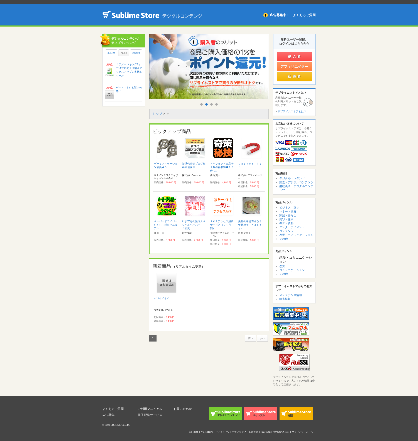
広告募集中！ (280, 15)
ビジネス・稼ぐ (289, 207)
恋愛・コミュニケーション (296, 235)
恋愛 (282, 266)
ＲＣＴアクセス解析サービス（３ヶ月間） (222, 225)
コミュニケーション (292, 270)
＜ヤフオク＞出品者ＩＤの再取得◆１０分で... (222, 167)
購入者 (295, 56)
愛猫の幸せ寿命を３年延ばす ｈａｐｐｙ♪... (250, 225)
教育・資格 (286, 223)
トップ (157, 114)
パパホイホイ (163, 298)
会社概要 (193, 432)
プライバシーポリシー (304, 432)
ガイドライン (222, 432)
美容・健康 (286, 219)
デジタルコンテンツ (292, 178)
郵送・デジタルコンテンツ (296, 182)
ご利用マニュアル (150, 409)
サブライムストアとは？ (292, 111)
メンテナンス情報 (290, 295)
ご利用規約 (207, 432)
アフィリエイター (294, 66)
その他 (283, 239)
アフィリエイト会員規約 (245, 432)
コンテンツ (286, 231)
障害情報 (285, 299)
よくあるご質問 (304, 15)
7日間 (124, 53)
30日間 (111, 53)
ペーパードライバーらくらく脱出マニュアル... (165, 225)
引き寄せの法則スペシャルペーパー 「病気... (194, 225)
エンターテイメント (292, 227)
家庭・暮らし (287, 215)
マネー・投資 (287, 211)
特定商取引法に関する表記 (275, 432)
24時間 (136, 53)
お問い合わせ (183, 409)
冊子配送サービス (150, 415)
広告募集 (108, 415)
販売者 (295, 76)
